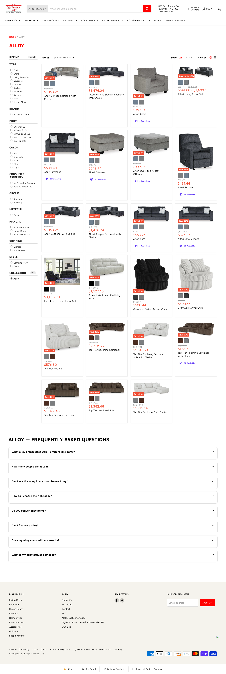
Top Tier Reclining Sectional (104, 349)
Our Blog (66, 626)
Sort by (46, 57)
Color (14, 147)
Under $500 (19, 126)
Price (13, 121)
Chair (16, 70)
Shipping (15, 241)
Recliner (17, 88)
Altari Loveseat (52, 171)
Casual (16, 266)
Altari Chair (139, 113)
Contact (66, 609)
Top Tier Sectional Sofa (102, 410)
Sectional (17, 91)
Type (12, 64)
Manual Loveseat (21, 234)
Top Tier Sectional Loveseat (59, 415)
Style (13, 256)
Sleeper (17, 95)
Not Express (19, 250)
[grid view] (210, 57)
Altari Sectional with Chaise (59, 233)
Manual (15, 221)
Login (209, 8)
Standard (17, 199)
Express (17, 246)
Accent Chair (19, 102)
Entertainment (111, 20)
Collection (17, 272)
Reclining (17, 202)
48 (190, 57)
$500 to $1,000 (21, 130)
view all (32, 57)
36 (185, 57)
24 (180, 57)
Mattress (69, 20)
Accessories (134, 20)
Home (12, 36)
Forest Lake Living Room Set (60, 301)
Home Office (88, 20)
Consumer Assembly (17, 175)
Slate (15, 160)
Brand (14, 108)
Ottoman (17, 84)
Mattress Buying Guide (73, 618)
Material (16, 209)
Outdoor (154, 20)
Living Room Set (21, 77)
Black (16, 153)
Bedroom (30, 20)
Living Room (11, 20)
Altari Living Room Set (190, 94)
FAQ (64, 613)
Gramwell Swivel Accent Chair (150, 309)
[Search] (147, 8)
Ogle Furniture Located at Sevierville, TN (83, 622)
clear (33, 272)
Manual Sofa (19, 231)
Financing (67, 604)
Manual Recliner (21, 227)
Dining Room (49, 20)
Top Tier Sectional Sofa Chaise (150, 412)
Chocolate (18, 157)
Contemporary (20, 262)
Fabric (16, 215)
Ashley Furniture (21, 114)
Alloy (15, 164)
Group (14, 193)
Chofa (16, 73)
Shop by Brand (174, 20)
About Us (67, 600)
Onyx (16, 167)
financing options (37, 532)
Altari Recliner (186, 187)
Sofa (15, 98)
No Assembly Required (24, 183)
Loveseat (17, 80)
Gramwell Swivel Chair (190, 307)
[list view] (214, 57)
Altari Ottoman (97, 172)
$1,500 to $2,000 (22, 137)
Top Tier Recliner (53, 368)
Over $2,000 (19, 141)
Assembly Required (22, 186)
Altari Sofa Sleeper (188, 238)
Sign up (207, 602)
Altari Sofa (139, 238)
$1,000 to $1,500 (21, 133)
